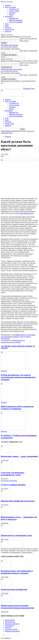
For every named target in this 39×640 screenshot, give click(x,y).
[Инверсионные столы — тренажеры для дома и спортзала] (6, 513)
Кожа (7, 26)
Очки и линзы (14, 11)
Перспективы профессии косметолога (18, 501)
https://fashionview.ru (27, 213)
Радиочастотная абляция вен (14, 589)
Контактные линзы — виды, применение (19, 456)
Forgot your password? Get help (11, 69)
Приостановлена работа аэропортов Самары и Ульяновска (17, 407)
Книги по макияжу (16, 22)
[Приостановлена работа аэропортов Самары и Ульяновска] (13, 400)
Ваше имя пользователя (28, 38)
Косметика (9, 16)
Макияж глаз (13, 18)
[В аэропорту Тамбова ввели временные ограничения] (13, 429)
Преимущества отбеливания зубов (16, 535)
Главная (8, 5)
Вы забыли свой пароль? (9, 45)
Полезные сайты (12, 624)
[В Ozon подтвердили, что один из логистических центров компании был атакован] (13, 369)
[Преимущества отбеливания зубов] (6, 531)
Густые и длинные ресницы (13, 485)
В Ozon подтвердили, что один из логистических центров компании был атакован (18, 377)
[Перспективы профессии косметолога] (6, 497)
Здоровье (9, 625)
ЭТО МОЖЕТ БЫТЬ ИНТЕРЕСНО (14, 346)
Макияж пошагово (15, 20)
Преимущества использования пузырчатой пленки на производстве (17, 606)
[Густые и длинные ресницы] (9, 480)
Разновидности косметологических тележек (13, 341)
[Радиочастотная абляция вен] (6, 585)
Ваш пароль (24, 41)
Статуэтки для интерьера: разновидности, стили (12, 473)
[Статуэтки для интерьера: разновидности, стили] (6, 468)
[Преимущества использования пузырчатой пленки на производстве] (6, 601)
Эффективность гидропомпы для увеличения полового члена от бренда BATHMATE (18, 336)
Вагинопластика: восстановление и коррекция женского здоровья (17, 572)
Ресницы (12, 13)
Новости (8, 31)
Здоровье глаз (14, 9)
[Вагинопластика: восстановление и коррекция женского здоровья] (6, 567)
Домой (3, 131)
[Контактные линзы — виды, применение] (6, 452)
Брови (11, 14)
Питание (8, 27)
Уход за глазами (10, 7)
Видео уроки (9, 29)
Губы (7, 24)
